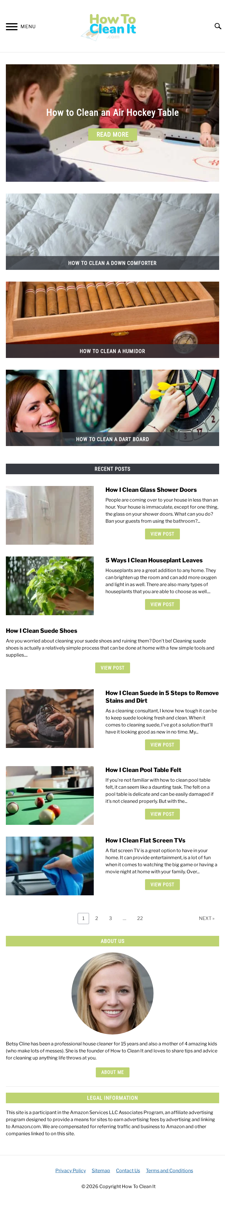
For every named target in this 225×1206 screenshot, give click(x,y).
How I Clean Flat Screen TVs (145, 840)
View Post (162, 534)
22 (142, 918)
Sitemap (101, 1170)
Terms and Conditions (169, 1170)
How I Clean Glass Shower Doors (151, 489)
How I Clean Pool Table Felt (143, 769)
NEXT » (206, 918)
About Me (112, 1072)
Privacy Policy (70, 1170)
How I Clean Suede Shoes (41, 630)
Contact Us (128, 1170)
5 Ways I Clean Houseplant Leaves (154, 560)
